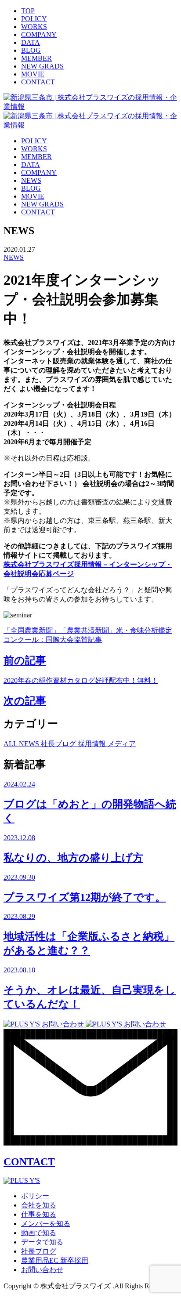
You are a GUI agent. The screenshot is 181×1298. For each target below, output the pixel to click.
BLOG (31, 50)
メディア (122, 743)
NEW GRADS (42, 66)
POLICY (34, 18)
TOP (28, 11)
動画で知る (38, 1232)
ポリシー (35, 1196)
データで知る (42, 1242)
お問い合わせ (42, 1269)
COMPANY (39, 34)
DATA (30, 42)
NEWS (31, 180)
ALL (11, 743)
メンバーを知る (45, 1223)
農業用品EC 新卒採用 (54, 1260)
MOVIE (32, 74)
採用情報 (93, 743)
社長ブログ (59, 743)
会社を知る (38, 1205)
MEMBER (36, 58)
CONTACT (38, 82)
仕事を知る (38, 1214)
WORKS (34, 26)
